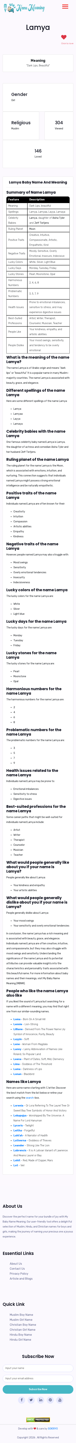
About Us (16, 1263)
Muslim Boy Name (21, 1314)
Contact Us (17, 1268)
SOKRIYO (53, 1428)
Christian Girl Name (22, 1329)
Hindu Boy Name (21, 1334)
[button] (64, 5)
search (30, 1097)
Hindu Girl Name (20, 1339)
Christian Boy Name (23, 1324)
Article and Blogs (21, 1278)
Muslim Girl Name (21, 1319)
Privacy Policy (19, 1273)
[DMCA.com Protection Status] (38, 1419)
